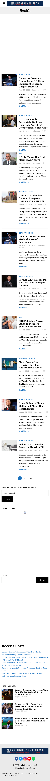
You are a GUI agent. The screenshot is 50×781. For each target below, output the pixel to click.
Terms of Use (31, 773)
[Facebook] (16, 759)
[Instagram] (25, 759)
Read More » (24, 106)
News (21, 74)
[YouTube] (29, 759)
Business (23, 192)
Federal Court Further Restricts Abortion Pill (31, 446)
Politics (29, 74)
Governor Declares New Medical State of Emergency (32, 239)
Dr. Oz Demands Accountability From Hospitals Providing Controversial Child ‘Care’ (33, 123)
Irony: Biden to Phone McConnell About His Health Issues (31, 406)
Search (4, 575)
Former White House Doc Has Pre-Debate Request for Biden (33, 282)
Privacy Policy (10, 775)
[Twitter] (21, 759)
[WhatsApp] (33, 759)
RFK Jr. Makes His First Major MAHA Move (32, 158)
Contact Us (7, 773)
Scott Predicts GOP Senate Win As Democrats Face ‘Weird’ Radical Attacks (31, 720)
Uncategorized (26, 276)
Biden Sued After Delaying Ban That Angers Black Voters (30, 365)
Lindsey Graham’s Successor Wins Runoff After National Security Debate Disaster (31, 692)
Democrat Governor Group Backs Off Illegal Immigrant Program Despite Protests (32, 82)
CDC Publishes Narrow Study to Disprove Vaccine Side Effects (31, 323)
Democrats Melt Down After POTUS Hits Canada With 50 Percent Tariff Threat (28, 706)
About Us (19, 773)
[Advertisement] (25, 48)
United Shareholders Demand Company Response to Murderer (31, 198)
